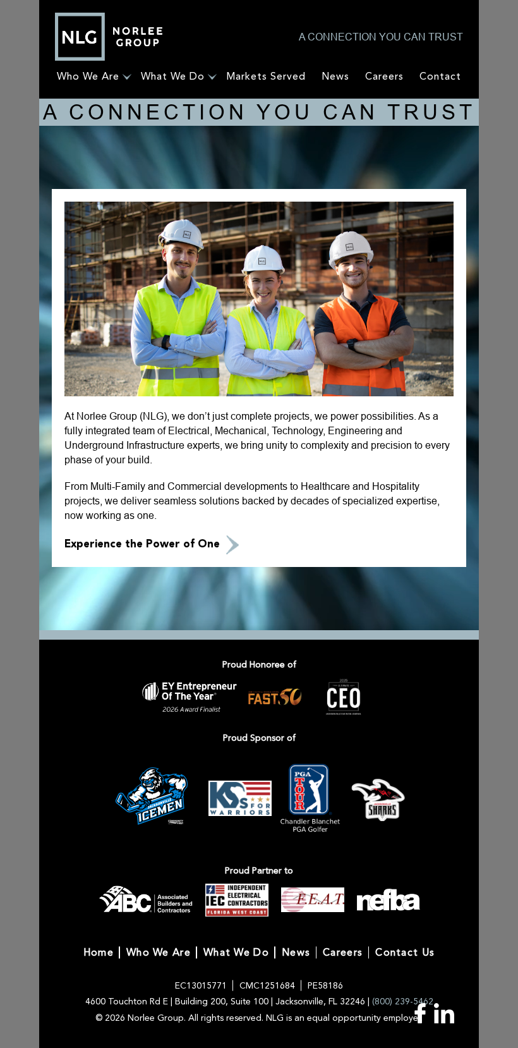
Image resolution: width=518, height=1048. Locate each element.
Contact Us (405, 952)
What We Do (173, 76)
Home (98, 952)
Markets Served (266, 76)
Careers (384, 76)
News (335, 76)
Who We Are (88, 76)
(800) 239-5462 (402, 1001)
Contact (440, 76)
